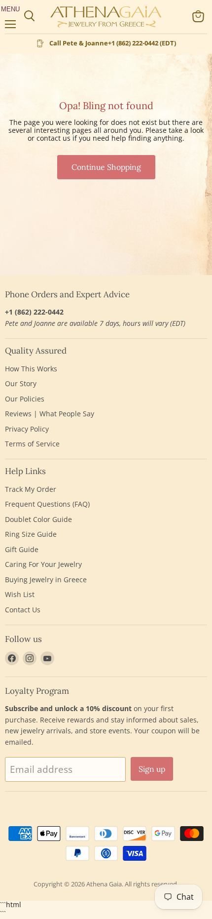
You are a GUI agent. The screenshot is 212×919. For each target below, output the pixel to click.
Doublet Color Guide (38, 519)
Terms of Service (32, 443)
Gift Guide (21, 549)
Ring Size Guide (31, 534)
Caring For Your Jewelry (43, 564)
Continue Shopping (106, 167)
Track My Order (30, 489)
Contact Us (22, 609)
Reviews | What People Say (49, 413)
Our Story (20, 383)
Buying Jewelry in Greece (46, 579)
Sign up (152, 769)
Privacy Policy (27, 429)
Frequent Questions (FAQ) (47, 504)
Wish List (20, 594)
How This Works (31, 368)
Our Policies (24, 398)
